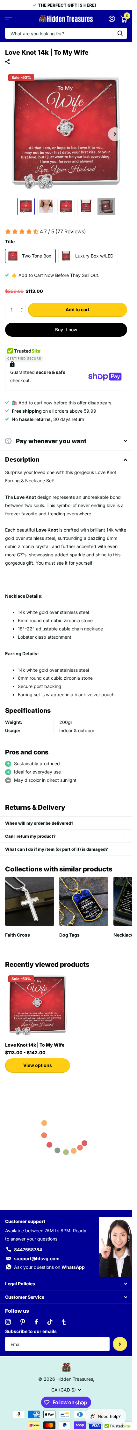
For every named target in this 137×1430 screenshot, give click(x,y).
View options (37, 1065)
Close (66, 1283)
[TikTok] (50, 1322)
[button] (23, 304)
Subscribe (120, 1344)
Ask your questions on (49, 1267)
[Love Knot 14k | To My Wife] (37, 1004)
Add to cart (78, 309)
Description (22, 459)
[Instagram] (8, 1322)
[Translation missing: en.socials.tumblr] (64, 1322)
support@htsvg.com (37, 1258)
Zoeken (120, 33)
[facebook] (36, 1321)
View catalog (8, 19)
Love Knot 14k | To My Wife (34, 1045)
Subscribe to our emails (31, 1331)
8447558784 (28, 1249)
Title (10, 241)
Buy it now (66, 329)
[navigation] (26, 206)
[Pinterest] (22, 1322)
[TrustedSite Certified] (24, 353)
